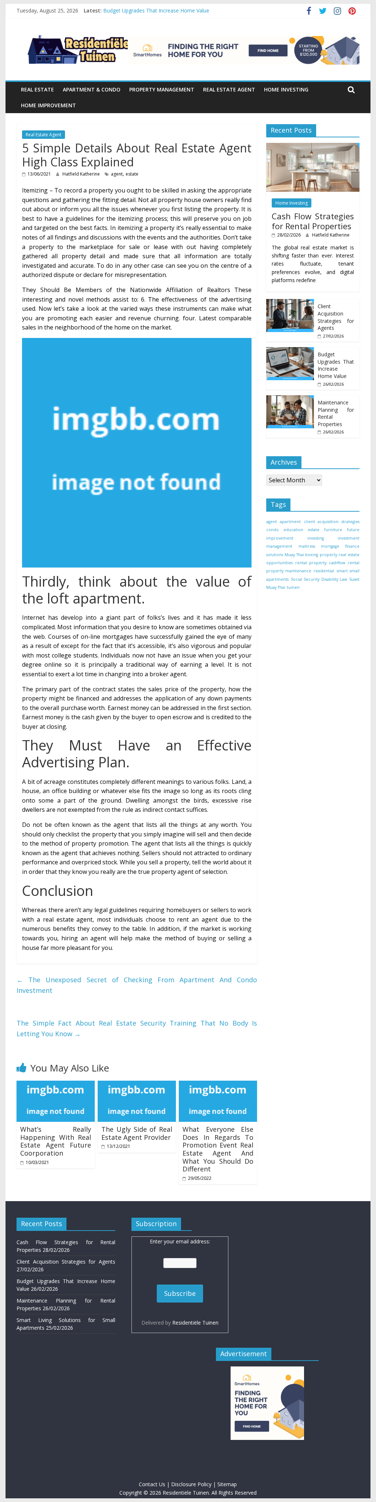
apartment (290, 521)
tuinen (293, 587)
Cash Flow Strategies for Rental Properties (313, 220)
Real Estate (37, 89)
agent (117, 174)
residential (324, 570)
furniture (333, 529)
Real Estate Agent (229, 89)
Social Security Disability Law (319, 579)
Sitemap (227, 1484)
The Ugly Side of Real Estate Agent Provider (136, 1133)
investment (348, 538)
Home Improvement (48, 105)
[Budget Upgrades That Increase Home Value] (290, 350)
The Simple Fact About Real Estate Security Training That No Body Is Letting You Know (137, 1028)
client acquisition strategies (331, 521)
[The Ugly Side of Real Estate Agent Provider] (137, 1085)
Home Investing (286, 89)
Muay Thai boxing (301, 554)
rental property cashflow (320, 562)
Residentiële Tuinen (195, 1322)
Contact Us (152, 1484)
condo (272, 529)
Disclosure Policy (191, 1484)
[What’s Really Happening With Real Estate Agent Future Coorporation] (56, 1085)
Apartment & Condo (91, 89)
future (353, 529)
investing (315, 538)
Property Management (161, 89)
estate (132, 174)
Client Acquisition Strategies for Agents (336, 317)
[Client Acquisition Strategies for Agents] (290, 302)
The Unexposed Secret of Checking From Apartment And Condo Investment (137, 985)
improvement (279, 538)
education (293, 529)
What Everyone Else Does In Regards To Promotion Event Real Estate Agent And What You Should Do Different (217, 1149)
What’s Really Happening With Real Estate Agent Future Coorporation (55, 1141)
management (279, 546)
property (328, 554)
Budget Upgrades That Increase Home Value (156, 13)
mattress (307, 546)
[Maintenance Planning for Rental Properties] (290, 399)
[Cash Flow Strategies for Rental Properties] (312, 146)
